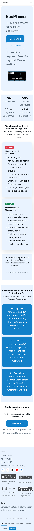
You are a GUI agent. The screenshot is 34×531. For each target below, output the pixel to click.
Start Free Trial (17, 423)
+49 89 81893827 (20, 510)
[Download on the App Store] (8, 477)
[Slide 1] (13, 78)
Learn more (15, 45)
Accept (12, 528)
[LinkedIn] (21, 470)
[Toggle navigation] (30, 2)
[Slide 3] (20, 78)
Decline (4, 528)
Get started (15, 38)
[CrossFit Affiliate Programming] (25, 489)
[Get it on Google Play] (25, 477)
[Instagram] (7, 470)
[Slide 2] (17, 78)
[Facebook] (3, 470)
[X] (12, 470)
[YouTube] (17, 470)
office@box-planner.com (19, 506)
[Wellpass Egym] (8, 490)
